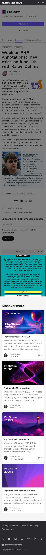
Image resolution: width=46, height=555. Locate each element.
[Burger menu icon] (43, 3)
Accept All (23, 292)
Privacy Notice (10, 282)
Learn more (27, 270)
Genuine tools (8, 529)
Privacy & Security (10, 526)
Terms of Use (28, 282)
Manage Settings (23, 296)
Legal (37, 526)
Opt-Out (31, 287)
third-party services (19, 284)
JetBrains (19, 550)
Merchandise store (13, 545)
